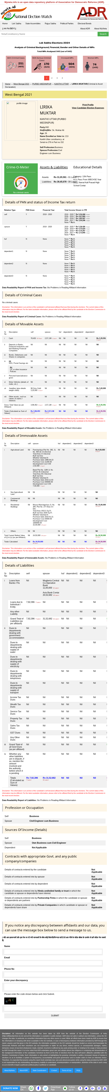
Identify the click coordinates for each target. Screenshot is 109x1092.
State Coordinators (39, 1070)
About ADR (85, 28)
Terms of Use (66, 1070)
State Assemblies (33, 23)
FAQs (78, 1070)
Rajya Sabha (50, 23)
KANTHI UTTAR (61, 84)
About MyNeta (100, 28)
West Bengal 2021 (21, 84)
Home (5, 23)
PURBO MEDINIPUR (41, 84)
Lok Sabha (16, 23)
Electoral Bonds (84, 23)
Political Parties (67, 23)
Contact (54, 1070)
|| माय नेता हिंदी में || (9, 28)
